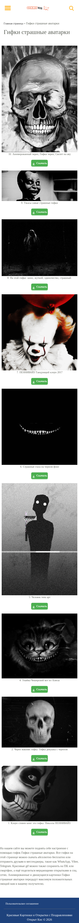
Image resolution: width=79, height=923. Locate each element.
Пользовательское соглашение (22, 903)
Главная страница (13, 23)
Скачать (41, 163)
